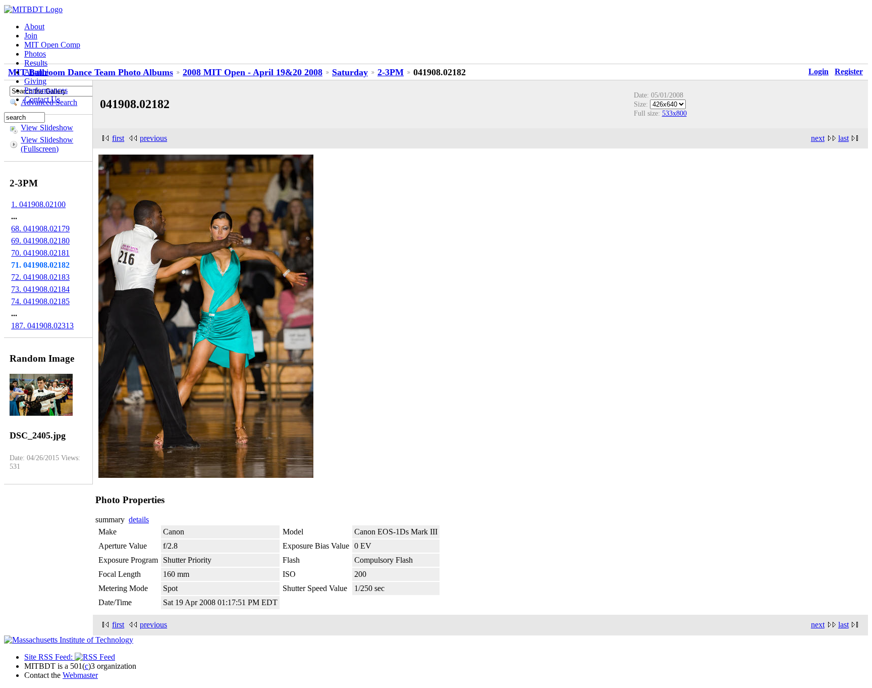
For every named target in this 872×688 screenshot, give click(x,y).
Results (35, 63)
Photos (35, 54)
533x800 (674, 113)
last (843, 138)
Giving (35, 81)
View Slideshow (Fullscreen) (47, 144)
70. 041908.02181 (40, 253)
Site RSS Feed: (49, 657)
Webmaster (80, 675)
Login (818, 71)
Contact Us (42, 99)
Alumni (36, 72)
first (118, 138)
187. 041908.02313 (42, 325)
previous (153, 138)
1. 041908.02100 (38, 204)
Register (849, 71)
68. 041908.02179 (40, 228)
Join (30, 35)
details (139, 519)
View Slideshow (47, 127)
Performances (46, 90)
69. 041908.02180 (40, 240)
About (34, 26)
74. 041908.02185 (40, 301)
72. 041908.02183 (40, 277)
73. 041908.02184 (40, 289)
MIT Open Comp (52, 44)
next (818, 138)
